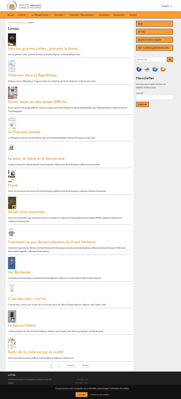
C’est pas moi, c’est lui (27, 298)
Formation (59, 15)
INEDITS (11, 383)
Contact (133, 15)
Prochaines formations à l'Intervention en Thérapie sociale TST (29, 379)
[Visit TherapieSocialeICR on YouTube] (147, 69)
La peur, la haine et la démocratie (36, 158)
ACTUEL (141, 31)
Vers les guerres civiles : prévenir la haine (43, 48)
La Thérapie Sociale (40, 15)
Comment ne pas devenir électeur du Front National (51, 242)
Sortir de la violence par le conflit (35, 352)
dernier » (86, 365)
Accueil (11, 15)
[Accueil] (24, 6)
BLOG (140, 23)
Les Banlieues (19, 272)
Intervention (104, 15)
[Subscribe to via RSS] (163, 69)
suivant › (70, 365)
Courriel (140, 93)
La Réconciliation (22, 325)
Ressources (118, 15)
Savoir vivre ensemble (26, 211)
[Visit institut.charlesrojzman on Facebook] (139, 69)
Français (165, 6)
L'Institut (21, 15)
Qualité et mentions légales (149, 39)
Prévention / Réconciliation (81, 15)
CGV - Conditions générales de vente (153, 47)
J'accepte (81, 394)
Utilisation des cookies (99, 394)
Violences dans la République (32, 75)
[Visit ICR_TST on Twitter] (155, 69)
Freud (13, 185)
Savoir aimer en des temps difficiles (37, 101)
